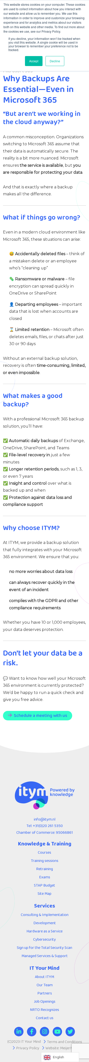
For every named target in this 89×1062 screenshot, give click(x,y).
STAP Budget (44, 885)
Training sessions (44, 860)
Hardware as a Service (44, 931)
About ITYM (44, 977)
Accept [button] (33, 61)
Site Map (44, 893)
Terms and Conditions (64, 1042)
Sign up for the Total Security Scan (44, 947)
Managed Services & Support (45, 956)
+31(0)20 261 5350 (48, 826)
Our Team (45, 985)
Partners (44, 993)
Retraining (44, 869)
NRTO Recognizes (44, 1009)
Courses (44, 852)
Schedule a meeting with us (40, 715)
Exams (44, 877)
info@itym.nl (44, 819)
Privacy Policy (27, 1048)
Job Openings (44, 1001)
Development (44, 923)
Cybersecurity (44, 939)
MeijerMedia (70, 1048)
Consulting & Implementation (44, 914)
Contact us (44, 1018)
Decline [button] (55, 61)
